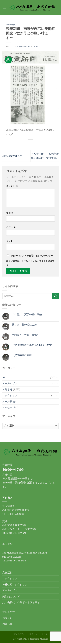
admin (37, 46)
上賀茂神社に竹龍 (22, 355)
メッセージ (8, 407)
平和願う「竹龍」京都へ (25, 335)
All (3, 377)
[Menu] (4, 7)
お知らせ (7, 389)
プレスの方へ (9, 612)
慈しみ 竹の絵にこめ (24, 324)
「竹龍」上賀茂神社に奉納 (27, 314)
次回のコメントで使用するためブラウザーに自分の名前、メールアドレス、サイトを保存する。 (30, 260)
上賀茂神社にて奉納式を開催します (32, 345)
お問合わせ (8, 618)
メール (11, 227)
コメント (12, 186)
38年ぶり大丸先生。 (13, 156)
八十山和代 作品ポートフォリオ (21, 602)
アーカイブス (9, 383)
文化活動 (7, 572)
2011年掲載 (11, 24)
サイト (9, 241)
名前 (9, 212)
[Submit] (55, 296)
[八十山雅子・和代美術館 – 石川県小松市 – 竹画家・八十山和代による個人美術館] (32, 7)
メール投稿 (8, 401)
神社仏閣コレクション (14, 584)
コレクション (9, 395)
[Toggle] (57, 377)
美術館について (11, 596)
